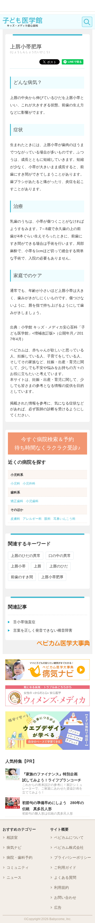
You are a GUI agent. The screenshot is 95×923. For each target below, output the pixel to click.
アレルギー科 (32, 519)
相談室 (12, 837)
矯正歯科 (17, 501)
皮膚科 (15, 519)
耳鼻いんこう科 (64, 519)
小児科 (15, 483)
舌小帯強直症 (24, 622)
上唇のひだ (58, 566)
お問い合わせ (65, 897)
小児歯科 (32, 501)
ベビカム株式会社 (69, 847)
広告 (57, 907)
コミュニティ (18, 867)
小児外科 (29, 483)
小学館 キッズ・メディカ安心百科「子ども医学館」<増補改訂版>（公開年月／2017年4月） (47, 333)
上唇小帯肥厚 (52, 577)
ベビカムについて (69, 837)
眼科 (47, 519)
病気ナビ (14, 847)
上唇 (37, 566)
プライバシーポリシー (72, 857)
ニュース (14, 877)
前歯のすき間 (22, 577)
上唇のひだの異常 (25, 555)
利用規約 (61, 887)
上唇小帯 (18, 566)
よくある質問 (65, 877)
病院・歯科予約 (19, 857)
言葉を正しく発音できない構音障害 (42, 630)
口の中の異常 (60, 555)
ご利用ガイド (65, 867)
